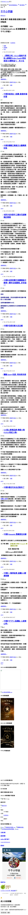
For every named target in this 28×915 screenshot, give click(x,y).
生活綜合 (12, 42)
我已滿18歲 (3, 912)
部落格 (5, 47)
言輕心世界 (4, 499)
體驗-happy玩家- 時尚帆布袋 (15, 374)
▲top (2, 87)
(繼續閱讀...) (4, 79)
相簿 (5, 45)
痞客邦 (11, 82)
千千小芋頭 (7, 11)
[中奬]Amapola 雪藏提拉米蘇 (15, 534)
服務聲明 (16, 894)
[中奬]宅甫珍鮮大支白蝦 (13, 326)
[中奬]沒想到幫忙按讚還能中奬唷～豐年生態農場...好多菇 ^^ (15, 282)
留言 (14, 82)
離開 (9, 912)
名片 (5, 49)
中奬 (11, 85)
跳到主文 (3, 15)
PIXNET (7, 893)
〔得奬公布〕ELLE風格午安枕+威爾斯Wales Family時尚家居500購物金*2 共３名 (15, 58)
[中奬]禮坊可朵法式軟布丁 (14, 487)
